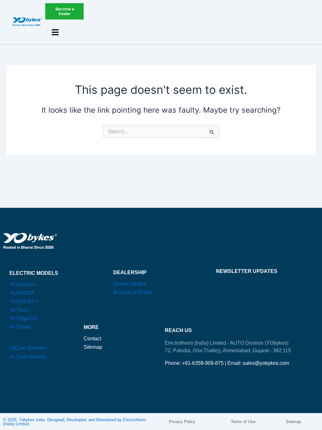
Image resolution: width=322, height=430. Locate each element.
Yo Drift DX (21, 293)
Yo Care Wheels (27, 356)
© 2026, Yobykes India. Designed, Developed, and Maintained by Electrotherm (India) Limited (74, 421)
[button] (55, 33)
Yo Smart (19, 327)
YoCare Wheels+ (28, 348)
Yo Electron (22, 284)
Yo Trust (18, 310)
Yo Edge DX (23, 318)
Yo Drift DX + (23, 301)
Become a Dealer (132, 292)
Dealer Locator (129, 283)
